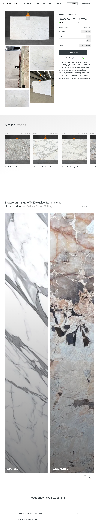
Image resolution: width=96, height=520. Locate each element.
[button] (92, 4)
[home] (10, 4)
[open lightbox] (29, 28)
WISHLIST (59, 4)
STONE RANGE (28, 4)
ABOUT (37, 4)
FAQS (43, 4)
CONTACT (50, 4)
